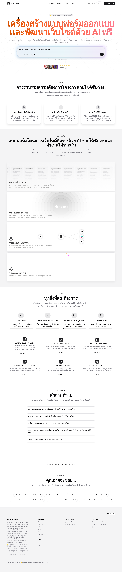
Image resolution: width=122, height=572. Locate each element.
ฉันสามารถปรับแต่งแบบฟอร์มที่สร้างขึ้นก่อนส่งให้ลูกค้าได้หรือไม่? (51, 416)
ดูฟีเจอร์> (97, 374)
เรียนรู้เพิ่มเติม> (97, 352)
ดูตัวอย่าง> (61, 374)
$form (93, 527)
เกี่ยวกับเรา (41, 543)
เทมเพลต (59, 3)
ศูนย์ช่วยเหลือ (69, 522)
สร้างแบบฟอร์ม (109, 3)
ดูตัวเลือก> (25, 374)
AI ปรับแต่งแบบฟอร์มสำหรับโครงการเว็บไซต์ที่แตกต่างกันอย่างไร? (51, 409)
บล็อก (66, 3)
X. (49, 562)
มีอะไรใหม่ (41, 534)
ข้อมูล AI (40, 532)
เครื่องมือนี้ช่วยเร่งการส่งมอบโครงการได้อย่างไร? (45, 440)
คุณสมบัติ (51, 3)
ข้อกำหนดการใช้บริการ (98, 522)
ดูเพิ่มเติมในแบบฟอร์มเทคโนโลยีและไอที (61, 464)
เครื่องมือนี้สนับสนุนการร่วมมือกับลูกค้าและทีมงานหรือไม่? (48, 423)
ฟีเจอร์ (40, 522)
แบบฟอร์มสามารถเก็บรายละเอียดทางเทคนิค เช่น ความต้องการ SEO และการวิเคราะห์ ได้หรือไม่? (59, 431)
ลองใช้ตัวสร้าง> (24, 353)
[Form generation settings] (34, 54)
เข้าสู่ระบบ (91, 3)
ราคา (72, 3)
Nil (26, 562)
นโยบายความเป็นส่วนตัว (99, 524)
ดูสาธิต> (61, 352)
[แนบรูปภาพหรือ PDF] (20, 54)
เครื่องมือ (40, 527)
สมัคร (99, 3)
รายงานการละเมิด (70, 524)
